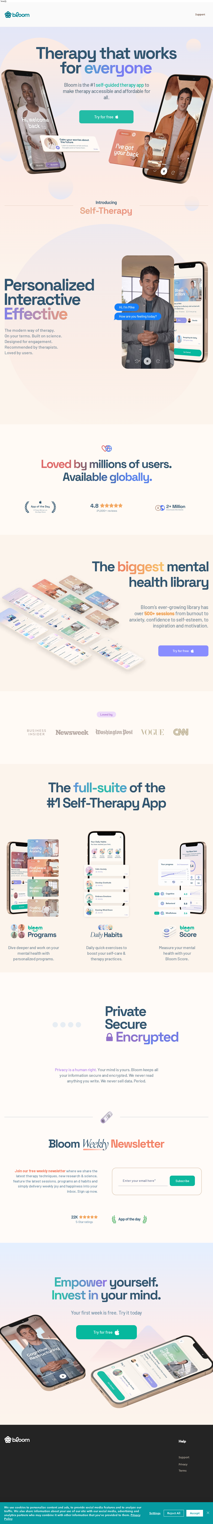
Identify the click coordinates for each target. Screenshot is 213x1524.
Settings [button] (154, 1513)
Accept (194, 1513)
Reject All (173, 1513)
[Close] (208, 1513)
